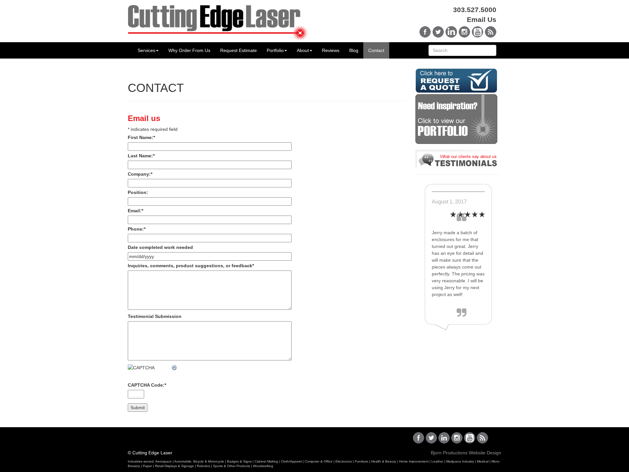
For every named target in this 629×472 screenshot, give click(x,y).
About (303, 50)
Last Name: (141, 155)
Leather (437, 461)
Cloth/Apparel (291, 461)
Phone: (136, 229)
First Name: (141, 137)
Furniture (361, 461)
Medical (482, 461)
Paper (147, 466)
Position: (138, 192)
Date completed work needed (160, 247)
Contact (376, 50)
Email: (135, 210)
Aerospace (163, 461)
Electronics (343, 461)
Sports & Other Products (231, 466)
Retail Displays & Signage (174, 466)
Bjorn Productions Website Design (466, 452)
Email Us (481, 19)
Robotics (203, 466)
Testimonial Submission (154, 316)
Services (146, 50)
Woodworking (263, 466)
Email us (144, 118)
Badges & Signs (239, 461)
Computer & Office (319, 461)
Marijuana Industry (460, 461)
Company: (140, 174)
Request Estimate (238, 50)
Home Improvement (414, 461)
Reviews (330, 50)
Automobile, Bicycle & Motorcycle (199, 461)
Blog (353, 50)
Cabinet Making (266, 461)
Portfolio (275, 50)
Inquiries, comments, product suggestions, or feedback (191, 265)
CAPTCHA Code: (147, 385)
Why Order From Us (189, 50)
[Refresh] (174, 367)
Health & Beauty (383, 461)
